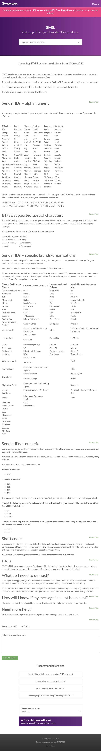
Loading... (25, 711)
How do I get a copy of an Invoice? (50, 681)
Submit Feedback (10, 658)
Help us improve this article (13, 635)
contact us (88, 10)
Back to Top (93, 102)
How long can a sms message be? (50, 688)
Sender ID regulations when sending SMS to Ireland (50, 674)
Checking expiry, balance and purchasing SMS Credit (50, 695)
